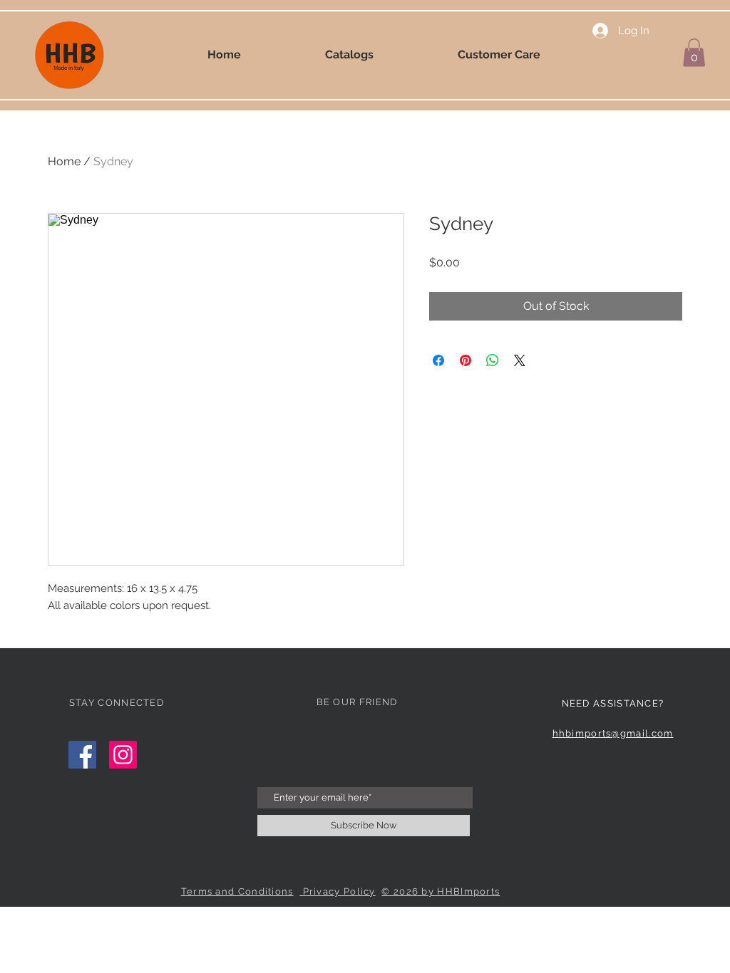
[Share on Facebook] (438, 360)
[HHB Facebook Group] (82, 755)
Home (64, 161)
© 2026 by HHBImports (440, 891)
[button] (694, 52)
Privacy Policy (337, 891)
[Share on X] (519, 360)
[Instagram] (123, 755)
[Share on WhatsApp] (492, 360)
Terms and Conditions (237, 891)
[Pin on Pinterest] (465, 360)
